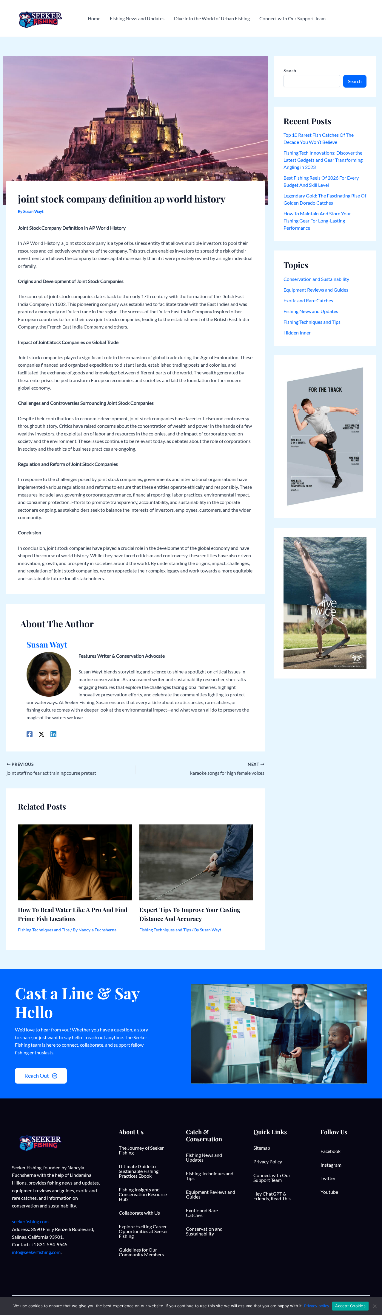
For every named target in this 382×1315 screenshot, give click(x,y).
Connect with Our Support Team (271, 1177)
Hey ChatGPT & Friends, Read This (272, 1196)
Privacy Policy (267, 1161)
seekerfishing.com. (31, 1221)
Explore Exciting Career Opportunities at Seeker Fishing (143, 1231)
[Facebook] (30, 734)
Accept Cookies (350, 1305)
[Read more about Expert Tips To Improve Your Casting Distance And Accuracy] (196, 862)
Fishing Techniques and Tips (44, 929)
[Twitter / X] (41, 734)
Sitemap (261, 1148)
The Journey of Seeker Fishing (141, 1150)
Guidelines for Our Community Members (141, 1252)
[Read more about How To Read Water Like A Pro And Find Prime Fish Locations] (75, 862)
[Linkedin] (53, 734)
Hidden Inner (297, 332)
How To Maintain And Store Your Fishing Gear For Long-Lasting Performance (317, 221)
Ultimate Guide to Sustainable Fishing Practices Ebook (138, 1171)
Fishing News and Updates (311, 311)
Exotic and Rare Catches (308, 300)
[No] (375, 1306)
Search (290, 70)
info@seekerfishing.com (36, 1252)
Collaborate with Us (139, 1213)
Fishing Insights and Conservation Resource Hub (143, 1194)
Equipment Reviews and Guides (316, 289)
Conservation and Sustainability (316, 279)
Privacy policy (316, 1305)
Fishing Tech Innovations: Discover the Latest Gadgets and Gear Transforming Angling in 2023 (323, 160)
